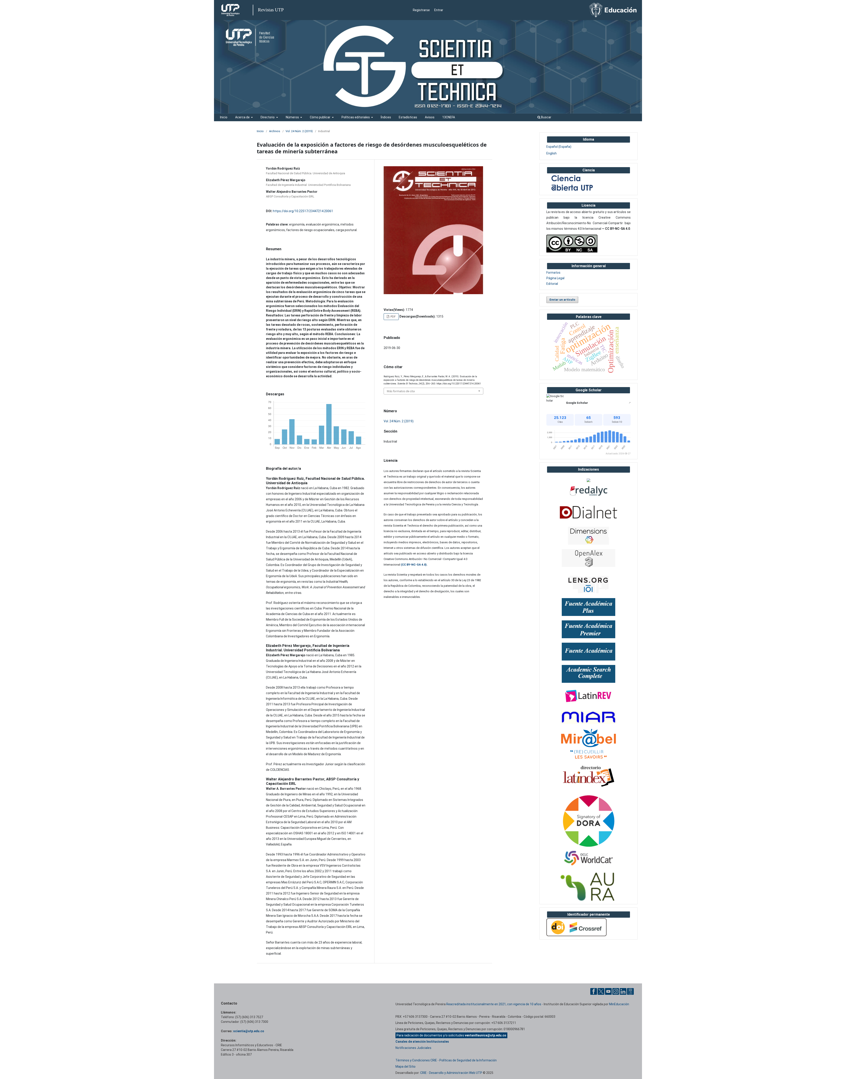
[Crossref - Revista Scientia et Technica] (576, 927)
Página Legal (555, 278)
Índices (386, 117)
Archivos (274, 131)
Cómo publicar (320, 117)
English (551, 153)
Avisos (429, 117)
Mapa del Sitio (405, 1066)
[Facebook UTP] (593, 991)
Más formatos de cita (401, 391)
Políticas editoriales (356, 117)
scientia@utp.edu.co (248, 1031)
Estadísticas (408, 117)
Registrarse (421, 10)
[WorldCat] (588, 858)
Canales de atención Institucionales (422, 1041)
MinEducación (619, 1004)
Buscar (545, 117)
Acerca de (242, 117)
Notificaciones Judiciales (413, 1048)
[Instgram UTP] (615, 991)
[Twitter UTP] (601, 991)
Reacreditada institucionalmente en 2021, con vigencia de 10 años (493, 1004)
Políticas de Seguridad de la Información (468, 1060)
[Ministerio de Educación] (613, 10)
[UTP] (231, 10)
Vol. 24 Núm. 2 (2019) (299, 131)
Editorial (552, 283)
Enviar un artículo (562, 299)
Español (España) (558, 146)
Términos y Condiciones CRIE (416, 1060)
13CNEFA (448, 117)
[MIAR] (588, 717)
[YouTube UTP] (608, 991)
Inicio (223, 117)
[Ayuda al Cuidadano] (630, 991)
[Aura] (588, 887)
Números (293, 117)
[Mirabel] (588, 744)
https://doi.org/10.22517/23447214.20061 (303, 211)
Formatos (553, 272)
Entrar (438, 10)
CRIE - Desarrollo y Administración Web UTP (451, 1073)
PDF (393, 316)
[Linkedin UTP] (623, 991)
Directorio (268, 117)
